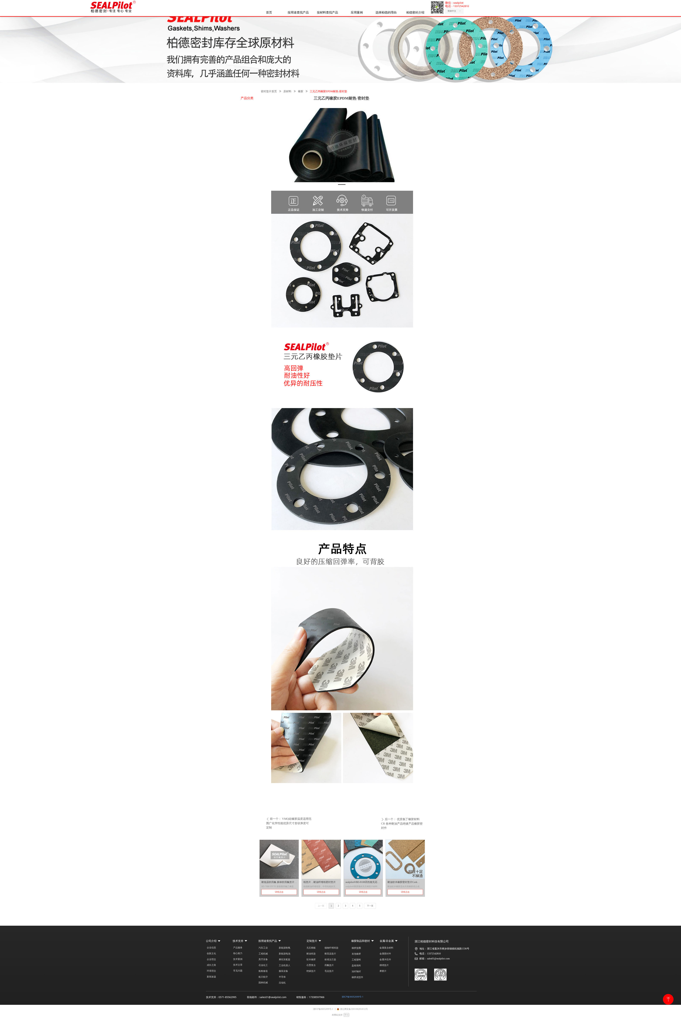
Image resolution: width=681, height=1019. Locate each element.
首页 (269, 12)
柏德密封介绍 (415, 12)
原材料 (287, 91)
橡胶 (300, 91)
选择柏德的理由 (386, 12)
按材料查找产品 (327, 12)
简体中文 (452, 11)
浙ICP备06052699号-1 (352, 996)
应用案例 (357, 12)
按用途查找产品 (298, 12)
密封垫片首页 (269, 91)
